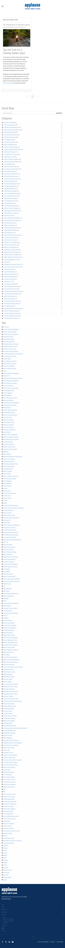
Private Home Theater (10, 716)
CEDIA (5, 862)
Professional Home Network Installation (15, 728)
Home (3, 904)
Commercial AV (9, 269)
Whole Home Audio (10, 137)
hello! (5, 880)
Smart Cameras (8, 620)
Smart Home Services (10, 176)
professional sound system (11, 831)
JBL (4, 792)
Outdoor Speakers (8, 444)
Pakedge (6, 598)
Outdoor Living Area (9, 429)
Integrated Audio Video (10, 694)
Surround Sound (8, 385)
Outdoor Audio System (10, 449)
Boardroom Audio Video (10, 557)
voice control (7, 486)
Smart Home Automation (10, 334)
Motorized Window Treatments (12, 456)
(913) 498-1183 (6, 899)
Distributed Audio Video (11, 303)
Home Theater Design (10, 147)
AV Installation (8, 164)
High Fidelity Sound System (12, 257)
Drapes (5, 848)
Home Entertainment (9, 804)
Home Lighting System (11, 183)
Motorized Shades (9, 152)
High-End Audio (8, 633)
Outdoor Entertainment (11, 127)
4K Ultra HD (6, 474)
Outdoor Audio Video (10, 166)
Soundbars (6, 655)
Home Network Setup (9, 725)
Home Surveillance (10, 142)
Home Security (7, 544)
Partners (4, 914)
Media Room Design (10, 198)
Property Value (7, 679)
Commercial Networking (11, 193)
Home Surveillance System (11, 581)
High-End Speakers (10, 188)
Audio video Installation (10, 434)
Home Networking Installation (12, 540)
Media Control (7, 870)
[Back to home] (32, 6)
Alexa (5, 858)
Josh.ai (6, 262)
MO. (4, 789)
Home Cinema (8, 215)
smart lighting (7, 481)
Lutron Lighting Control (11, 259)
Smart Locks (7, 584)
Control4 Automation (9, 530)
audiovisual (6, 821)
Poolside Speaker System (12, 228)
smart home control (9, 779)
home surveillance (8, 823)
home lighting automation (11, 816)
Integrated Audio (8, 669)
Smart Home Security (10, 135)
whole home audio (8, 838)
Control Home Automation (11, 518)
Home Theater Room (10, 274)
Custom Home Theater (11, 318)
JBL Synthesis (7, 588)
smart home (7, 496)
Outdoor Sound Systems (10, 613)
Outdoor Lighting (8, 420)
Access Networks (8, 596)
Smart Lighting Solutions (10, 650)
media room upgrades (10, 801)
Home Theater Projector (10, 532)
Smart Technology (8, 466)
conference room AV (9, 782)
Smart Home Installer (10, 191)
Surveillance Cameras (10, 405)
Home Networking (9, 171)
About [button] (3, 907)
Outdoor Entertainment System (12, 378)
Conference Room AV (10, 237)
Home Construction (9, 547)
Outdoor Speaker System (11, 313)
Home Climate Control (11, 289)
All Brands (6, 923)
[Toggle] (62, 122)
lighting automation (9, 787)
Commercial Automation (11, 179)
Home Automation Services (12, 267)
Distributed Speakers (9, 628)
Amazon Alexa (7, 711)
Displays (5, 867)
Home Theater (7, 471)
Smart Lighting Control (10, 410)
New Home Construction (10, 691)
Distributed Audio (9, 223)
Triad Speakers (7, 611)
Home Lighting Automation (12, 149)
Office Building (7, 738)
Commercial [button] (5, 912)
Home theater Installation (11, 381)
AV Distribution (8, 306)
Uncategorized (8, 139)
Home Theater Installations (11, 525)
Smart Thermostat (9, 647)
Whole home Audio (9, 515)
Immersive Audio (8, 806)
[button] (2, 6)
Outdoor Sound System (11, 174)
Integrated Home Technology (13, 308)
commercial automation (10, 762)
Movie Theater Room (10, 247)
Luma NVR (6, 571)
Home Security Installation (11, 403)
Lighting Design (8, 469)
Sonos (5, 853)
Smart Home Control (10, 201)
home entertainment (9, 493)
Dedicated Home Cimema (11, 439)
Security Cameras (9, 279)
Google (5, 860)
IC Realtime (6, 569)
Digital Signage (7, 674)
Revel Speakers (8, 554)
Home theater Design (9, 552)
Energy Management (9, 730)
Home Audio (7, 432)
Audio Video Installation (10, 564)
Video (5, 850)
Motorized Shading (9, 721)
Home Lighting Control (10, 640)
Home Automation (9, 125)
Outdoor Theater (8, 696)
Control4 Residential (8, 919)
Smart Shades (7, 681)
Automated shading (9, 718)
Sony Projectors (9, 232)
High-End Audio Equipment (11, 659)
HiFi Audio (6, 591)
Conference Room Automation (12, 701)
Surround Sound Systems (12, 294)
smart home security (9, 818)
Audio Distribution (8, 461)
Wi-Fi (5, 601)
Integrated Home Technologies (12, 743)
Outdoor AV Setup (8, 630)
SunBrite (6, 618)
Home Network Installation (12, 218)
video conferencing (9, 767)
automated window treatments (12, 840)
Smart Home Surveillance (11, 603)
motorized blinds (8, 814)
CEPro (5, 865)
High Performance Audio (11, 250)
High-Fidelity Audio (9, 635)
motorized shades (8, 843)
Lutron (5, 500)
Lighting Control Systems (12, 210)
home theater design (9, 478)
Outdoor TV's (8, 281)
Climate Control (8, 574)
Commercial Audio (9, 664)
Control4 (6, 327)
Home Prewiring (8, 549)
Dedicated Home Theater (11, 220)
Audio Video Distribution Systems (13, 508)
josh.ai (5, 836)
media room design (9, 796)
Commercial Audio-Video (11, 535)
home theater (7, 483)
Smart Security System (10, 415)
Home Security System (10, 398)
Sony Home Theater (10, 240)
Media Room (7, 407)
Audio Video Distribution (11, 286)
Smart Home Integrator (10, 657)
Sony (4, 371)
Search (59, 113)
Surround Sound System (10, 684)
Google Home (7, 877)
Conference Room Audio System (13, 667)
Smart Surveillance (9, 623)
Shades (5, 845)
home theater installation (11, 745)
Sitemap (53, 941)
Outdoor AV (6, 520)
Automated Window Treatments (13, 354)
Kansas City (6, 491)
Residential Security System (12, 264)
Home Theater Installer (11, 311)
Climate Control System (10, 645)
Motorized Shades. (9, 772)
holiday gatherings (8, 799)
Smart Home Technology (11, 252)
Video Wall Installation (11, 230)
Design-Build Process (9, 706)
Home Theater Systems (10, 566)
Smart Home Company (11, 154)
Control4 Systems (9, 181)
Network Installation (10, 276)
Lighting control (8, 752)
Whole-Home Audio (9, 447)
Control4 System (8, 510)
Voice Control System (10, 245)
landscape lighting (8, 83)
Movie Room (7, 454)
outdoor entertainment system (12, 760)
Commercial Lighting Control (13, 291)
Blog (3, 928)
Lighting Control (9, 157)
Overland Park (7, 417)
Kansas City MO (8, 811)
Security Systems (8, 427)
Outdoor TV (6, 376)
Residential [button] (5, 909)
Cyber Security (7, 735)
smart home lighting (9, 784)
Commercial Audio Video (11, 169)
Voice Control (7, 498)
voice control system (9, 794)
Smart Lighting (7, 393)
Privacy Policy (60, 941)
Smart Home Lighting (10, 206)
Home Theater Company (11, 161)
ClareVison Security (9, 527)
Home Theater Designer (11, 159)
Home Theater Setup (9, 368)
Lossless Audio (8, 713)
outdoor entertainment (10, 755)
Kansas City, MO (8, 27)
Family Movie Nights (9, 809)
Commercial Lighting (9, 537)
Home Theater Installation (12, 130)
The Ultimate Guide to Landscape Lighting (16, 24)
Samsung (6, 872)
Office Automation (9, 225)
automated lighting (9, 777)
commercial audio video (10, 765)
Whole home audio (9, 747)
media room (7, 770)
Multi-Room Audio (9, 296)
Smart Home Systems (10, 361)
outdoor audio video (9, 757)
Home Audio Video (9, 703)
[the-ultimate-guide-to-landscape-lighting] (16, 38)
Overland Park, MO (9, 132)
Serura (5, 615)
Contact (4, 930)
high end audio (7, 833)
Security (5, 875)
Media (5, 855)
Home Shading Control (11, 196)
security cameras (8, 828)
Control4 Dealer (9, 203)
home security (7, 826)
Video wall (6, 750)
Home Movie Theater (10, 213)
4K (4, 586)
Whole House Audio (9, 672)
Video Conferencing (9, 559)
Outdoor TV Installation (11, 242)
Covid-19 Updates (9, 272)
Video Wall (6, 522)
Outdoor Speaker (8, 425)
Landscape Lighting (19, 27)
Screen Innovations (9, 459)
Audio (5, 503)
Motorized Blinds (9, 144)
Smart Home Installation (10, 637)
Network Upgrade (8, 708)
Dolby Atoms (7, 606)
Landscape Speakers (10, 186)
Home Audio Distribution (10, 593)
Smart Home (7, 359)
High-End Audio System (10, 662)
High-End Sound (8, 652)
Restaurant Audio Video (10, 686)
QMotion (6, 451)
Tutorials (4, 925)
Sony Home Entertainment (12, 235)
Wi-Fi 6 (5, 542)
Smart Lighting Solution (10, 642)
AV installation (7, 774)
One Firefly (45, 941)
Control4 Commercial (8, 921)
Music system (7, 513)
